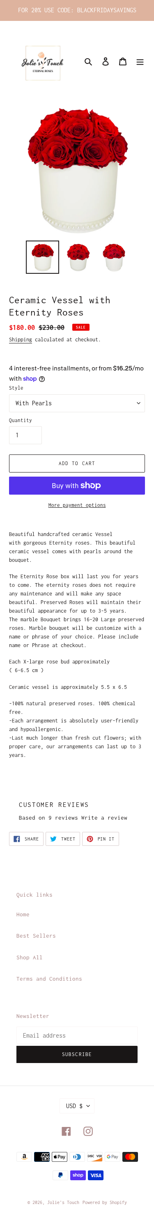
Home (23, 914)
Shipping (20, 339)
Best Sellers (36, 935)
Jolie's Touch (63, 1202)
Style (16, 388)
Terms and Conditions (49, 978)
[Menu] (140, 61)
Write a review (104, 817)
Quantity (20, 420)
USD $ (74, 1105)
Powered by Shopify (105, 1202)
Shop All (29, 957)
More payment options (77, 505)
